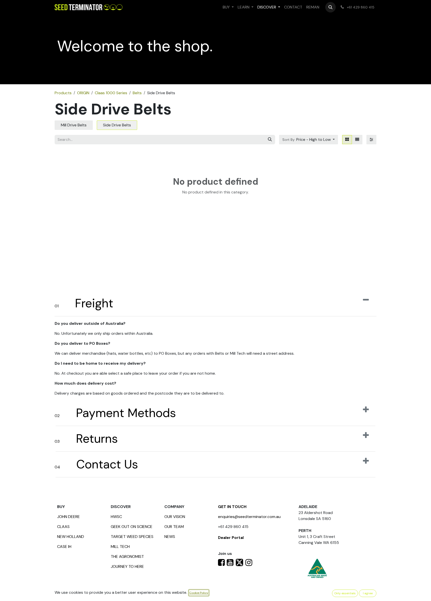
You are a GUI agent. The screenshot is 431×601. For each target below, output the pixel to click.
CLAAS (63, 526)
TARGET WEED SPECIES (132, 536)
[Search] (270, 139)
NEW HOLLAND (70, 536)
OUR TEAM (174, 526)
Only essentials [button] (345, 593)
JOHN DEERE (68, 516)
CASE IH (64, 546)
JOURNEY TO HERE (127, 566)
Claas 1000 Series (111, 92)
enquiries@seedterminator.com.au (249, 516)
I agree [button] (368, 593)
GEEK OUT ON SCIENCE (131, 526)
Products (63, 92)
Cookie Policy (198, 593)
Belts (137, 92)
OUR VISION (174, 516)
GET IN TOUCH (232, 506)
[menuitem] (228, 7)
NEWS (169, 536)
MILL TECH (120, 546)
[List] (357, 139)
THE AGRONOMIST (127, 556)
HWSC (116, 516)
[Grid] (347, 139)
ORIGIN (83, 92)
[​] (221, 564)
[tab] (215, 303)
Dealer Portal (231, 537)
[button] (330, 7)
